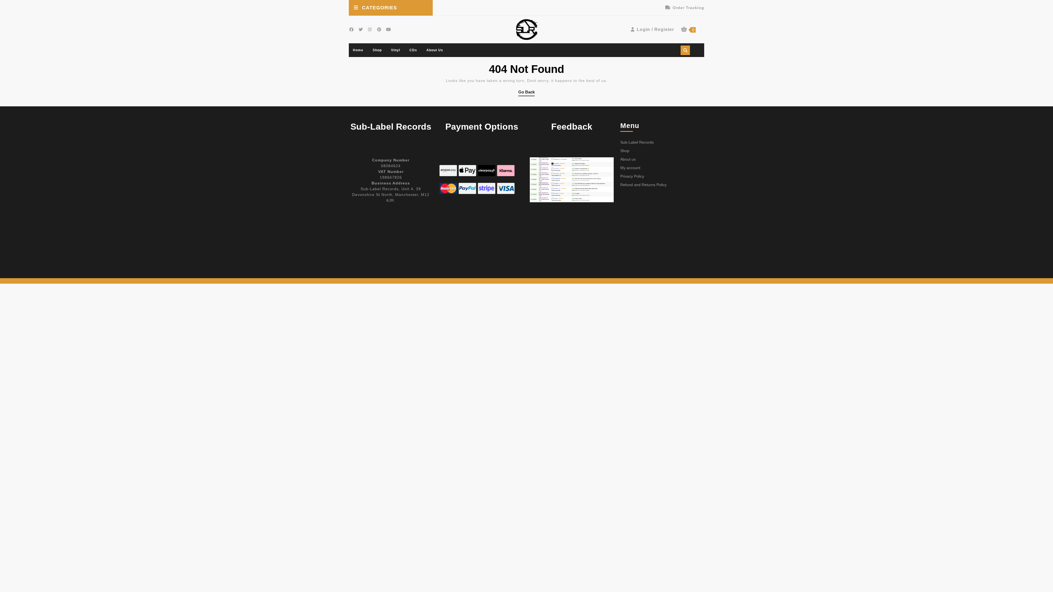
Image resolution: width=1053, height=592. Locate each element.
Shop (377, 50)
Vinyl (395, 50)
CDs (413, 50)
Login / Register (655, 29)
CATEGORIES (379, 7)
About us (434, 50)
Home (358, 50)
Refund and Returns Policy (643, 185)
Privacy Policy (632, 176)
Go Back (526, 93)
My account (630, 168)
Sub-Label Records (637, 142)
